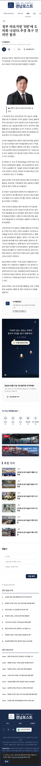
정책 (20, 723)
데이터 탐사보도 (8, 13)
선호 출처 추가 (30, 49)
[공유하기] (4, 49)
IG (8, 729)
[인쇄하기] (9, 49)
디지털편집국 (6, 42)
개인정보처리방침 (17, 757)
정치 (28, 13)
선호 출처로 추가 (14, 397)
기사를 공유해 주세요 (22, 343)
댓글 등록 (31, 576)
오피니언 (20, 13)
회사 (8, 723)
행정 (34, 13)
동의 (6, 761)
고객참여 (33, 723)
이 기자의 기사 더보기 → (19, 311)
